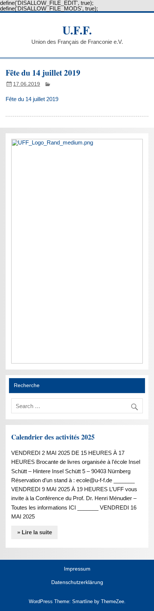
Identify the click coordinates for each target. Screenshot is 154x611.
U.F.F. (77, 30)
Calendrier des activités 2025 (53, 437)
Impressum (77, 569)
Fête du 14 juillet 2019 (32, 99)
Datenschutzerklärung (77, 582)
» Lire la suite (34, 532)
